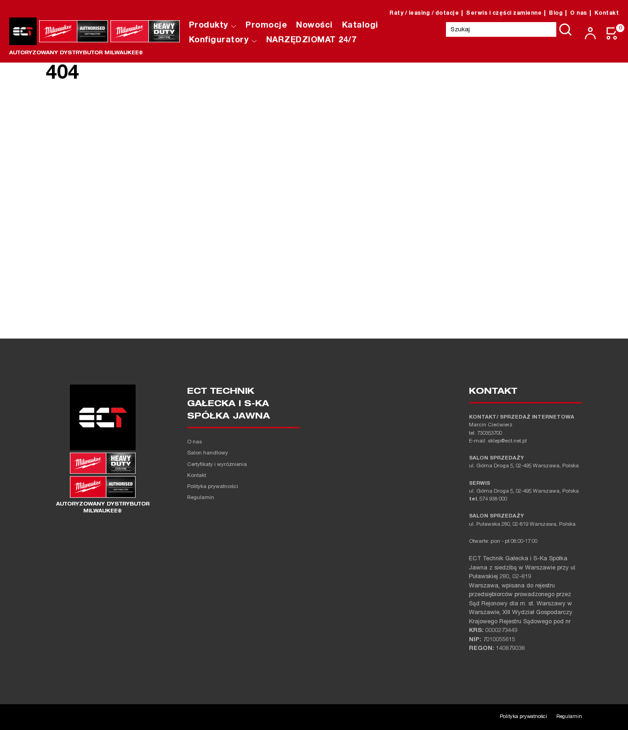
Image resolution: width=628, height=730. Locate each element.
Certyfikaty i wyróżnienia (217, 464)
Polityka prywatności (212, 486)
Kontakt (606, 13)
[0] (612, 33)
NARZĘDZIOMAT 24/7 (311, 40)
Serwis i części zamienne (504, 13)
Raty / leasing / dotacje (424, 13)
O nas (578, 13)
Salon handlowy (207, 453)
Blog (556, 13)
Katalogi (360, 26)
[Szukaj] (565, 29)
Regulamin (200, 497)
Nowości (314, 26)
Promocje (266, 26)
